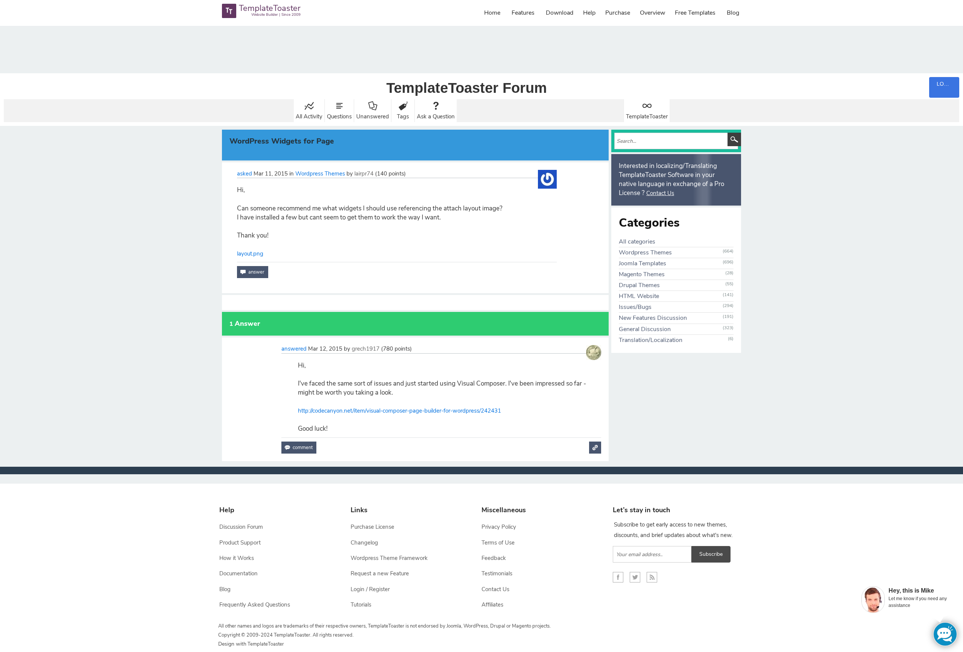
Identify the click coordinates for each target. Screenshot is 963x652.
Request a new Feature (380, 573)
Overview (652, 13)
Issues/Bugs (635, 307)
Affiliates (492, 604)
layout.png (250, 253)
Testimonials (497, 573)
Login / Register (370, 589)
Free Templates (695, 13)
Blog (733, 13)
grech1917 (366, 348)
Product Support (240, 542)
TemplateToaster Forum (466, 88)
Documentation (238, 573)
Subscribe (711, 554)
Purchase (617, 13)
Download (559, 13)
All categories (637, 242)
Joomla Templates (642, 263)
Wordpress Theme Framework (389, 558)
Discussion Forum (241, 527)
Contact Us (660, 193)
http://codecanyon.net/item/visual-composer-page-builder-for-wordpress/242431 (399, 410)
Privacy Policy (499, 527)
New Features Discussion (653, 318)
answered (294, 348)
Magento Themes (642, 274)
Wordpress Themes (320, 173)
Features (523, 13)
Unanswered (372, 116)
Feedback (494, 558)
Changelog (364, 542)
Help (589, 13)
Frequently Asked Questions (254, 604)
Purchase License (372, 527)
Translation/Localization (650, 340)
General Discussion (645, 329)
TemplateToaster (647, 116)
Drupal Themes (639, 285)
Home (492, 13)
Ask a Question (436, 116)
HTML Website (639, 296)
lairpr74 (364, 173)
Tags (403, 116)
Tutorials (361, 604)
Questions (339, 116)
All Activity (309, 116)
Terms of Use (498, 542)
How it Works (236, 558)
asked (244, 173)
